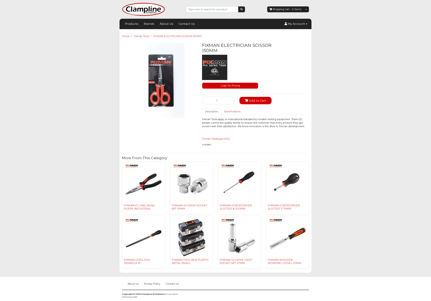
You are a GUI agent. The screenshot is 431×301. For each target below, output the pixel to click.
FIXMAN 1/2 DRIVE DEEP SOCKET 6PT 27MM (236, 261)
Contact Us (187, 23)
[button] (296, 23)
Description (211, 111)
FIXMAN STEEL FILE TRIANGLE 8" (137, 261)
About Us (166, 23)
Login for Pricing (230, 85)
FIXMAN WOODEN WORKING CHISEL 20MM (284, 261)
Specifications (232, 111)
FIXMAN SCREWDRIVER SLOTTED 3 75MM (284, 207)
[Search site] (241, 9)
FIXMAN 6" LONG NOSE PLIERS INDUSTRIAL (139, 207)
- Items (287, 9)
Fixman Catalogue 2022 (216, 138)
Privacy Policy (152, 283)
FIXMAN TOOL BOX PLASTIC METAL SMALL (190, 261)
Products (131, 23)
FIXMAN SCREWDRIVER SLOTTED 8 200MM (236, 207)
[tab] (211, 111)
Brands (149, 23)
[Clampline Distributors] (143, 9)
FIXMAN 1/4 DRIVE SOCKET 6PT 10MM (189, 207)
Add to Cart (257, 100)
